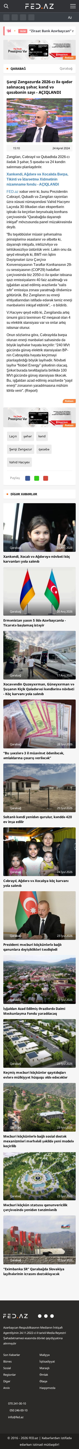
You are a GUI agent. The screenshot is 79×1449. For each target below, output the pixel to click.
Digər (6, 1381)
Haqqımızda (47, 1388)
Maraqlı (44, 1368)
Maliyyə (45, 1355)
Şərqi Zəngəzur (20, 449)
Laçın (13, 436)
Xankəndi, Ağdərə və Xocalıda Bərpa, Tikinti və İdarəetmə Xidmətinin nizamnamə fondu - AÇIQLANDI (37, 179)
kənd (42, 436)
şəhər (27, 436)
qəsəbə (44, 449)
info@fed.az (15, 1417)
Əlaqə (43, 1381)
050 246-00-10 (18, 1410)
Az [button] (70, 17)
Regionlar (9, 1375)
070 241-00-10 (17, 1403)
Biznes (7, 1361)
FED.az (12, 191)
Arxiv (6, 1388)
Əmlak (44, 1375)
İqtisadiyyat (47, 1361)
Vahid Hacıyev (19, 462)
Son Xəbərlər (11, 1355)
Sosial (7, 1368)
